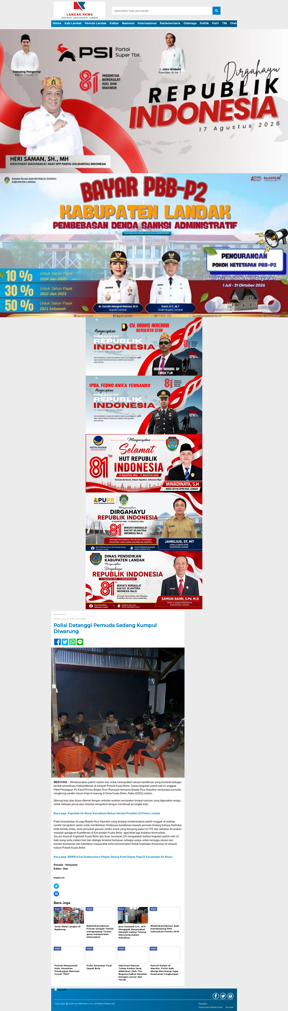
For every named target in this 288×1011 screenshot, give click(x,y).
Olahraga (190, 23)
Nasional (128, 23)
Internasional (147, 23)
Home (57, 23)
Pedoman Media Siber (211, 1007)
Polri (215, 23)
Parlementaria (170, 23)
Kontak (229, 1007)
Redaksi (203, 1004)
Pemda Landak (95, 23)
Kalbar (114, 23)
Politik (204, 23)
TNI (224, 23)
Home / (57, 614)
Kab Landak (73, 23)
